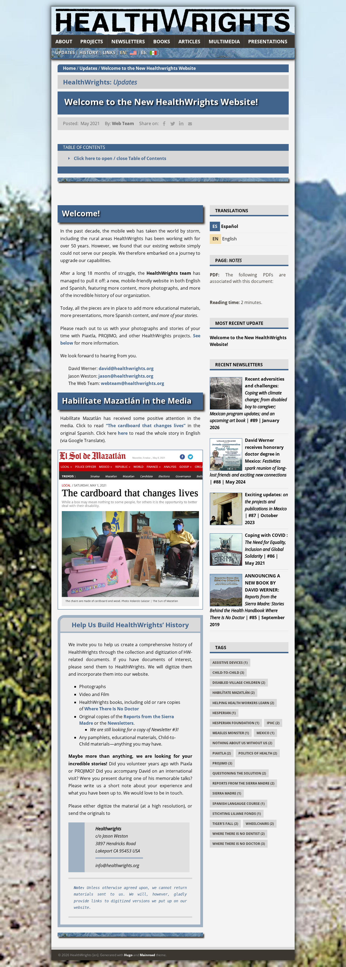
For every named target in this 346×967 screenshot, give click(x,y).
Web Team (123, 123)
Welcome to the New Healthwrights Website (148, 68)
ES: (149, 53)
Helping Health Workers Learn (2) (243, 703)
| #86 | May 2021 (266, 549)
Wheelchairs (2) (260, 823)
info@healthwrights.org (117, 865)
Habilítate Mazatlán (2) (233, 692)
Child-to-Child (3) (228, 672)
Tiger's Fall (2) (225, 823)
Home (69, 68)
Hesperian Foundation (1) (235, 723)
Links (109, 52)
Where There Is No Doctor (111, 709)
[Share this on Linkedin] (181, 124)
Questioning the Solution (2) (239, 773)
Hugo (128, 955)
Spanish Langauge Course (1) (238, 803)
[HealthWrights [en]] (173, 21)
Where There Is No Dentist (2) (238, 833)
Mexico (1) (265, 733)
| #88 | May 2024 (248, 461)
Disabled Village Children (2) (238, 682)
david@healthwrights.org (126, 368)
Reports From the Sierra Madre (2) (243, 783)
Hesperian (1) (224, 713)
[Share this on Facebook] (164, 124)
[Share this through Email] (190, 124)
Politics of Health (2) (257, 753)
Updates (65, 52)
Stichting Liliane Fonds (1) (236, 813)
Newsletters (121, 723)
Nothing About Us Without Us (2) (242, 743)
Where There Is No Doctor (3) (238, 843)
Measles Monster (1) (230, 733)
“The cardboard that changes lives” (146, 426)
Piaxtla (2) (221, 753)
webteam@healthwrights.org (132, 383)
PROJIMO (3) (222, 763)
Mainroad (147, 955)
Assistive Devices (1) (230, 662)
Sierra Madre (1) (226, 793)
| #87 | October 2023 (266, 508)
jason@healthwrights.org (125, 376)
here (123, 433)
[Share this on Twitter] (172, 124)
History (88, 52)
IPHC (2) (273, 723)
